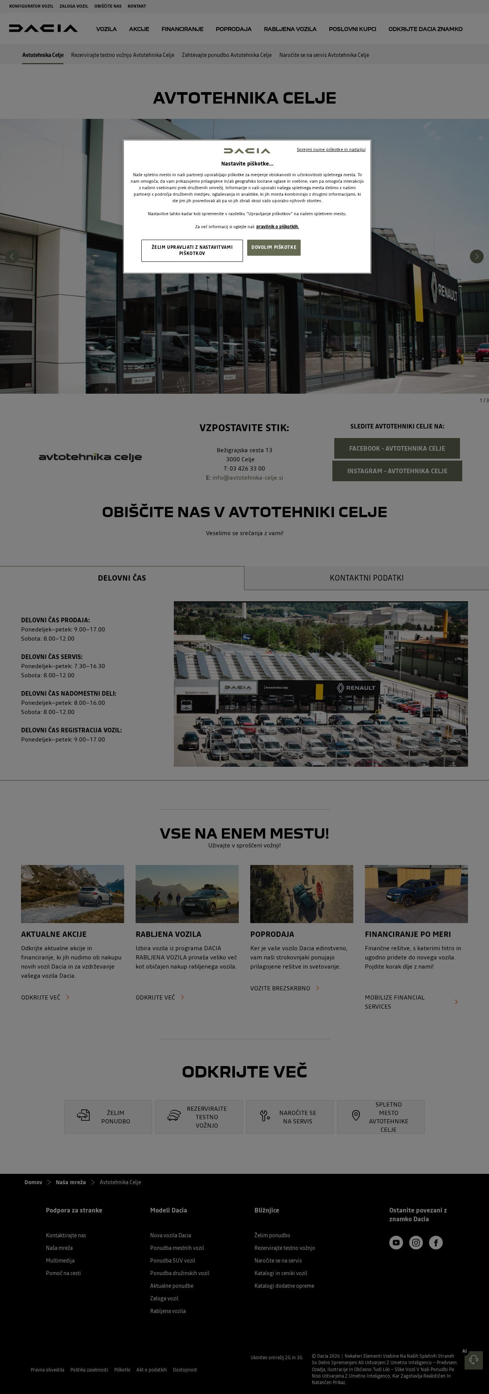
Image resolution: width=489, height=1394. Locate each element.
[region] (247, 207)
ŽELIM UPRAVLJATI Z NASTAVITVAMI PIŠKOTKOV (192, 250)
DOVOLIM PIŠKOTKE (273, 247)
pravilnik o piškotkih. (277, 227)
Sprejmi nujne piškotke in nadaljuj (331, 149)
